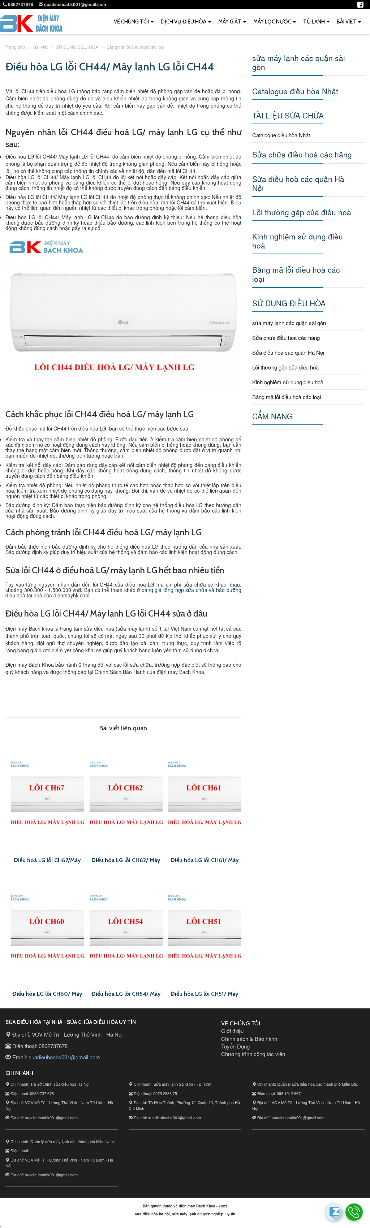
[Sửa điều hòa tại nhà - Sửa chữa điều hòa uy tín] (31, 24)
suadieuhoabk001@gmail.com (75, 4)
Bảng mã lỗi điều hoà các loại (296, 274)
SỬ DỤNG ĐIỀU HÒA (289, 303)
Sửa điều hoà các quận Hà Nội (298, 183)
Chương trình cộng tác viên (253, 1054)
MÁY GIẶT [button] (230, 21)
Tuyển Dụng (235, 1046)
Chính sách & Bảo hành (249, 1038)
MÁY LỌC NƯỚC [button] (272, 21)
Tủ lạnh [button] (314, 21)
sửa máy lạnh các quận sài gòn (298, 62)
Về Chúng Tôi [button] (132, 21)
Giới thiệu (232, 1030)
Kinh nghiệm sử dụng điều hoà (297, 241)
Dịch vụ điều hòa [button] (184, 21)
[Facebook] (360, 4)
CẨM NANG (272, 416)
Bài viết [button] (347, 21)
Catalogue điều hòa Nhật (295, 91)
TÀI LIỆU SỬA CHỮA (288, 115)
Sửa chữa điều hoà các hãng (302, 154)
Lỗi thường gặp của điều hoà (301, 212)
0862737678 (20, 4)
